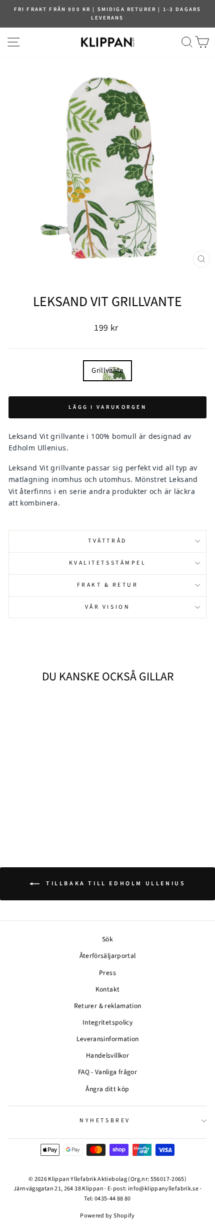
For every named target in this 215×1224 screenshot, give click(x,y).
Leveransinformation (107, 1039)
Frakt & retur (107, 585)
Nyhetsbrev (105, 1120)
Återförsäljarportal (108, 955)
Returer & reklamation (108, 1006)
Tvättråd (107, 541)
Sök (107, 939)
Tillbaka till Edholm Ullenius (115, 883)
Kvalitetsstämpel (107, 563)
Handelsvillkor (107, 1055)
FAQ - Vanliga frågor (107, 1072)
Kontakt (108, 989)
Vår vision (107, 607)
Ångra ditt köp (107, 1089)
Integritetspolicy (107, 1022)
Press (107, 972)
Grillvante (108, 370)
